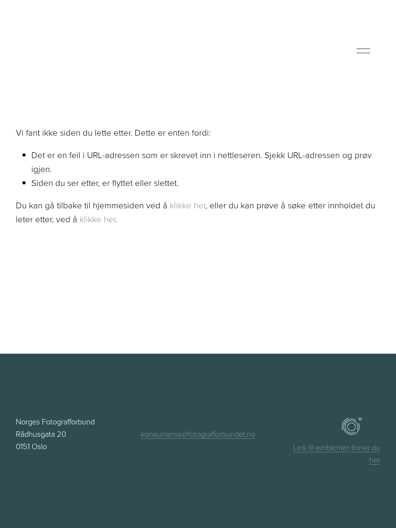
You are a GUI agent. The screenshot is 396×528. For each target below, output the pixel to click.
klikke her (187, 205)
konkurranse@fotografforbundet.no (198, 433)
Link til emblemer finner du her (336, 453)
